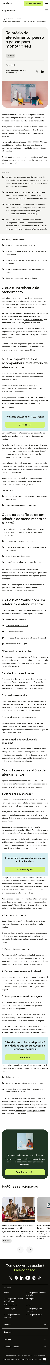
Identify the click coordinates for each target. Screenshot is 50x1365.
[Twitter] (37, 71)
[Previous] (20, 1249)
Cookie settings (8, 1359)
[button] (23, 1287)
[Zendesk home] (7, 3)
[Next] (29, 1249)
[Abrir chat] (44, 1359)
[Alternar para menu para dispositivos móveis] (46, 3)
